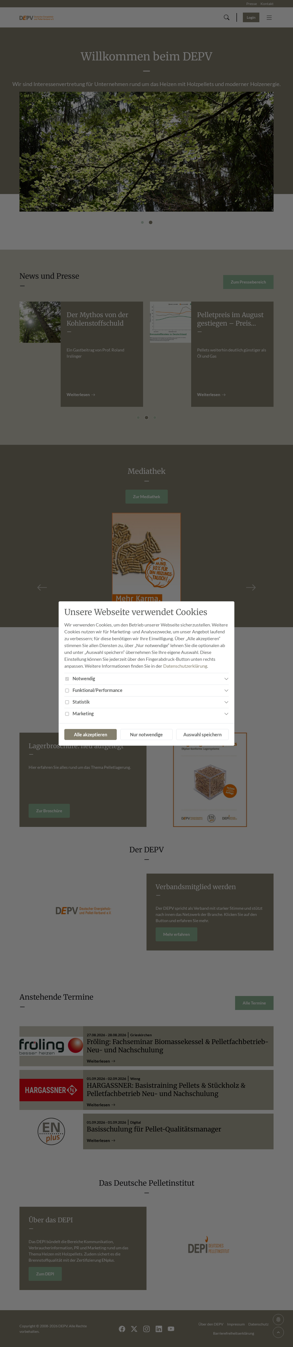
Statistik (81, 702)
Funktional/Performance (97, 690)
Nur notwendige (146, 734)
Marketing (83, 713)
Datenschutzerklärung (185, 666)
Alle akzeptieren (90, 734)
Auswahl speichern (202, 734)
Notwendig (84, 678)
